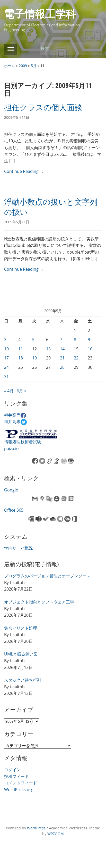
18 (20, 358)
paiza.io (11, 448)
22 (76, 358)
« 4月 (9, 391)
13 (48, 349)
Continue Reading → (24, 171)
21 (62, 358)
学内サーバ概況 (18, 548)
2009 (23, 65)
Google (11, 490)
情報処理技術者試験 (22, 442)
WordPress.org (18, 789)
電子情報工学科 (40, 14)
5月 (34, 65)
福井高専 (12, 415)
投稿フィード (16, 776)
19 (34, 358)
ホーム (9, 65)
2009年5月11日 (16, 117)
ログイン (12, 769)
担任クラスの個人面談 (43, 107)
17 (6, 358)
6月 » (21, 391)
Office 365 (13, 510)
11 (20, 349)
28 (62, 367)
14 (62, 349)
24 (6, 367)
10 (6, 349)
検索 (95, 48)
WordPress (36, 828)
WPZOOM (55, 833)
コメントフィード (20, 783)
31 (6, 376)
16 (90, 349)
